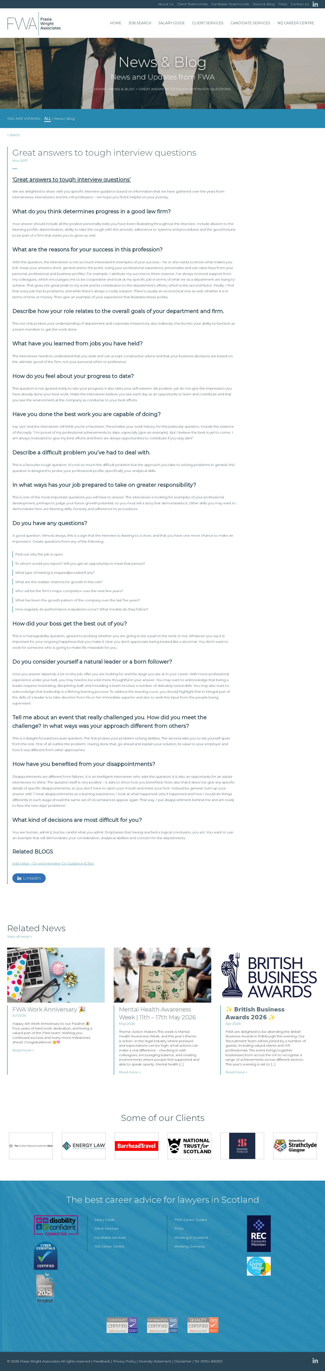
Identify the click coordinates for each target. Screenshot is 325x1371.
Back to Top (312, 1358)
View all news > (19, 936)
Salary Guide (171, 23)
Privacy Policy (124, 1361)
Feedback (101, 1361)
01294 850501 (212, 1361)
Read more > (23, 1050)
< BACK (13, 135)
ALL (47, 118)
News (59, 118)
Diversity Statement (155, 1361)
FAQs (282, 4)
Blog (71, 118)
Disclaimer (183, 1361)
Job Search (139, 23)
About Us (166, 4)
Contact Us (300, 4)
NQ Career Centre (295, 23)
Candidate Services (250, 23)
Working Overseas (189, 1246)
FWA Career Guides (190, 1220)
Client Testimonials (192, 4)
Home (115, 23)
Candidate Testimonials (230, 4)
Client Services (207, 23)
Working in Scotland (191, 1237)
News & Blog (264, 4)
